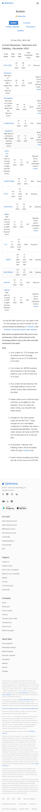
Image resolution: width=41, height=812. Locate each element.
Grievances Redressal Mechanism (29, 708)
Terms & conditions (29, 799)
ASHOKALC (8, 73)
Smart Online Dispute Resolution (10, 708)
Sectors (4, 667)
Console (30, 327)
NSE (3, 799)
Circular (4, 582)
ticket (38, 89)
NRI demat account (8, 529)
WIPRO (8, 260)
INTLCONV (8, 65)
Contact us (5, 562)
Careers (5, 614)
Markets (5, 663)
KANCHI (7, 290)
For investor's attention (9, 809)
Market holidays (7, 651)
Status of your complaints (11, 574)
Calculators (6, 659)
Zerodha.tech (6, 622)
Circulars (26, 23)
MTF (3, 549)
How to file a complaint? (10, 570)
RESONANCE (8, 98)
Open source (6, 626)
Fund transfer (6, 545)
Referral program (8, 630)
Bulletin (14, 23)
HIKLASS (7, 282)
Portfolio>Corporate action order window (20, 329)
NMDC (7, 214)
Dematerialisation (8, 541)
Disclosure (33, 804)
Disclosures (30, 27)
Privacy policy (23, 804)
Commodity (6, 537)
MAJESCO (9, 131)
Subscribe (21, 16)
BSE (8, 799)
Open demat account (9, 521)
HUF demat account (9, 533)
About (4, 602)
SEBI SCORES (22, 699)
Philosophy (6, 606)
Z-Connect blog (7, 586)
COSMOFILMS (9, 123)
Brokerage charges (9, 647)
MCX (13, 799)
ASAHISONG (8, 207)
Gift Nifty (5, 671)
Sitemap (34, 809)
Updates (20, 31)
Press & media (7, 610)
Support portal (7, 566)
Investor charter (24, 809)
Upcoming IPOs (7, 643)
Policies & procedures (9, 804)
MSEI (19, 799)
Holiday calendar (12, 27)
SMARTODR (29, 699)
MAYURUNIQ (8, 272)
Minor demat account (9, 525)
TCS (5, 244)
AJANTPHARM (9, 181)
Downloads (6, 589)
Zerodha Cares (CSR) (9, 618)
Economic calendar (8, 655)
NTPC (6, 194)
